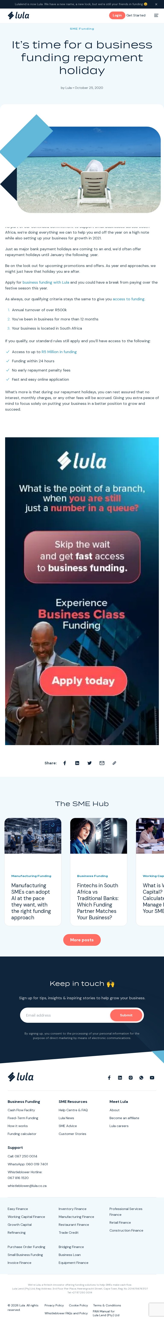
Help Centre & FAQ (73, 1110)
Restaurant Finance (74, 1224)
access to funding (129, 299)
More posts (82, 940)
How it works (18, 1126)
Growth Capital (20, 1224)
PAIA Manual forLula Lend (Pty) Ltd (106, 1313)
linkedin (120, 1077)
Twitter (90, 763)
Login (117, 15)
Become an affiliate (124, 1118)
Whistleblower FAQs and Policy (66, 1313)
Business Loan (70, 1255)
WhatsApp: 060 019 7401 (28, 1164)
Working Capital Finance (26, 1216)
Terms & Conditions (107, 1305)
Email (102, 763)
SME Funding (82, 28)
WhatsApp (141, 1077)
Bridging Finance (71, 1247)
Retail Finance (120, 1222)
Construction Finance (126, 1230)
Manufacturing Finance (76, 1216)
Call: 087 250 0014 (22, 1156)
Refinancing (17, 1232)
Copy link (114, 763)
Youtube (152, 1077)
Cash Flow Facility (21, 1110)
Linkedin (77, 763)
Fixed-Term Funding (23, 1118)
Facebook (65, 763)
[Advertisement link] (82, 591)
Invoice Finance (19, 1262)
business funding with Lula (46, 282)
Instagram (130, 1077)
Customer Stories (72, 1134)
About (115, 1110)
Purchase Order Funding (26, 1247)
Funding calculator (22, 1134)
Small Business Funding (25, 1255)
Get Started (135, 15)
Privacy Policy (54, 1305)
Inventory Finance (72, 1209)
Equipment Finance (73, 1262)
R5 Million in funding (59, 351)
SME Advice (68, 1126)
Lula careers (119, 1126)
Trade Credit (69, 1232)
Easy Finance (18, 1209)
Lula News (66, 1118)
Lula (69, 87)
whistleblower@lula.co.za (27, 1185)
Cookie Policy (78, 1305)
